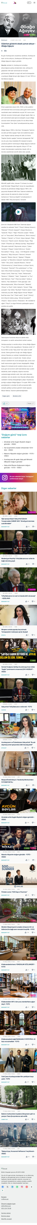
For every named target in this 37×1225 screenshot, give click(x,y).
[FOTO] (18, 910)
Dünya (3, 635)
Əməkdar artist (17, 396)
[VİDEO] (18, 650)
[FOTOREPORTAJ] (18, 763)
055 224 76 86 (6, 1208)
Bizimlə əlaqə (5, 1216)
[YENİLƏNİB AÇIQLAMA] (18, 503)
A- (2, 51)
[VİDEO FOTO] (18, 838)
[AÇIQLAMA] (18, 579)
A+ (5, 51)
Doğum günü (6, 396)
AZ (29, 2)
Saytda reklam (6, 1213)
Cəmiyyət (4, 1119)
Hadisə (3, 710)
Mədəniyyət (5, 526)
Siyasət (4, 748)
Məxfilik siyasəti (6, 1219)
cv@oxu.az (4, 1199)
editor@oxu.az (6, 1206)
